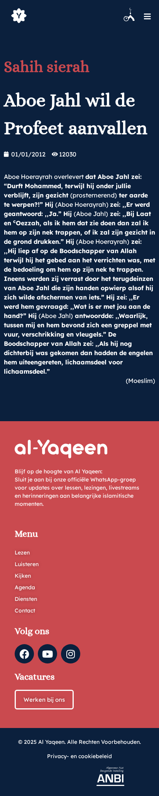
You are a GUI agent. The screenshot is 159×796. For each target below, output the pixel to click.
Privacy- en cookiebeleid (79, 756)
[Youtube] (47, 653)
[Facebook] (24, 653)
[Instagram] (70, 653)
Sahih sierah (47, 66)
